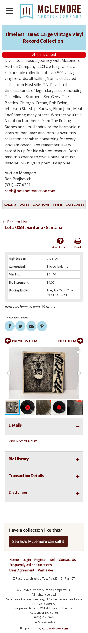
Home (14, 559)
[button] (79, 351)
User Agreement (21, 570)
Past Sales (46, 570)
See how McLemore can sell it (38, 541)
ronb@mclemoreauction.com (30, 190)
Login (26, 559)
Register (40, 559)
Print (77, 247)
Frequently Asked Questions (30, 565)
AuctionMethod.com (55, 628)
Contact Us (67, 559)
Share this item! (16, 318)
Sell (52, 559)
